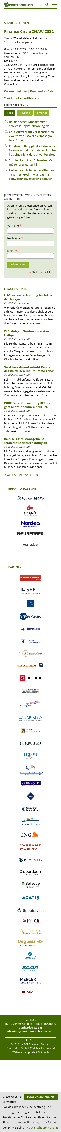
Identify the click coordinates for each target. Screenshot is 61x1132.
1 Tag (10, 113)
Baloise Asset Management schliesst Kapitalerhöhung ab (25, 441)
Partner (14, 567)
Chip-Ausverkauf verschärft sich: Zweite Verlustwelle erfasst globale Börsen (31, 136)
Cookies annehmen (40, 1097)
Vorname (14, 225)
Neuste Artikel (15, 289)
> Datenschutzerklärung (42, 1127)
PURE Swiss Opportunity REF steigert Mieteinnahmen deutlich (28, 405)
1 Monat (42, 113)
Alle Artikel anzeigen (22, 475)
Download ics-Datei (42, 91)
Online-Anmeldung (15, 91)
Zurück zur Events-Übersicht (21, 98)
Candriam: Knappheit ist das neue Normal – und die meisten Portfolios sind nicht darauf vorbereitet (32, 150)
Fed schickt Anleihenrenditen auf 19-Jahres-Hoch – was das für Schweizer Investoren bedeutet (32, 174)
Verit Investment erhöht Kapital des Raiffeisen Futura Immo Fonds (29, 369)
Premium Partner (22, 489)
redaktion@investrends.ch (23, 1031)
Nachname (15, 238)
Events (27, 23)
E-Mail (12, 250)
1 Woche (25, 113)
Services (10, 23)
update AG (33, 1052)
